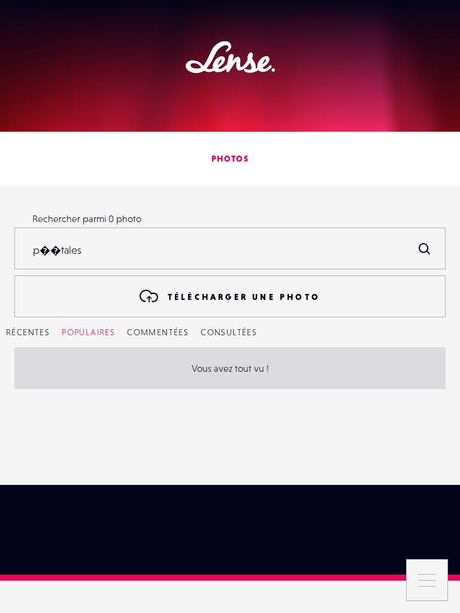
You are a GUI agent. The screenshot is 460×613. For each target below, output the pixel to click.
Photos (230, 158)
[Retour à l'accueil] (230, 57)
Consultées (229, 332)
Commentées (158, 332)
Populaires (88, 332)
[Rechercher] (425, 248)
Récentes (28, 332)
